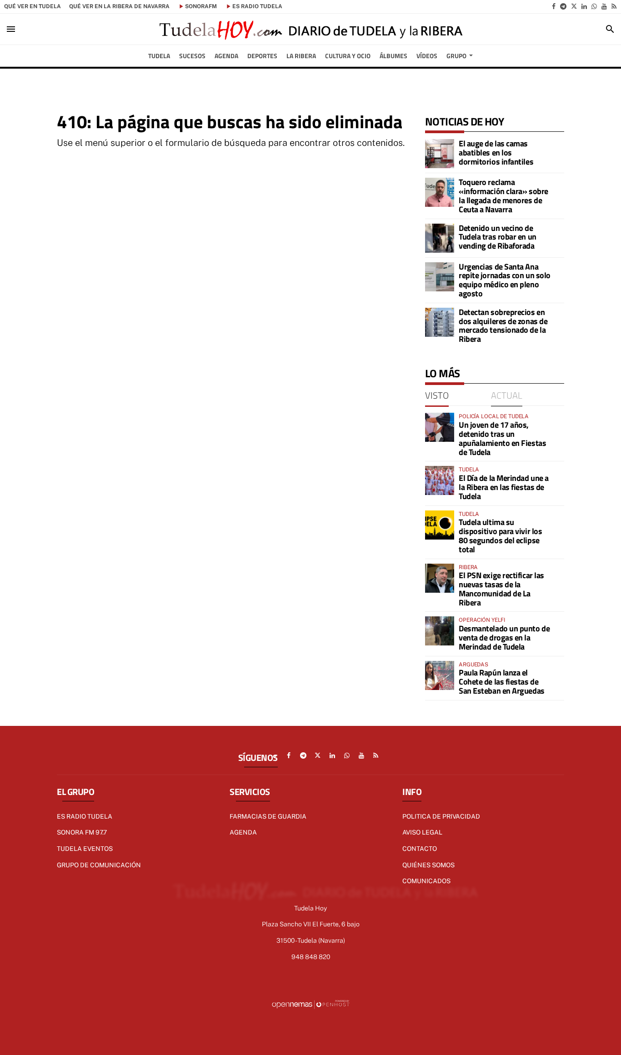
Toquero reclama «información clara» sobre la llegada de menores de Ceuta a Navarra (503, 195)
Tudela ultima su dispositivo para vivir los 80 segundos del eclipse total (500, 535)
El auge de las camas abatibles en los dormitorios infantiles (496, 152)
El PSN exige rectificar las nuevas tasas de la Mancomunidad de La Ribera (501, 588)
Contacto (419, 848)
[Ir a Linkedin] (584, 6)
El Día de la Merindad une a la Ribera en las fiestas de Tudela (504, 487)
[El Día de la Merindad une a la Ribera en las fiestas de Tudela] (439, 480)
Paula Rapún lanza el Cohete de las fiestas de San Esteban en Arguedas (502, 681)
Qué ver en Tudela (32, 6)
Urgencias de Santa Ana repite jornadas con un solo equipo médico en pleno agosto (505, 280)
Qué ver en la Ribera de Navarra (119, 6)
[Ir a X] (574, 6)
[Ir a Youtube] (604, 6)
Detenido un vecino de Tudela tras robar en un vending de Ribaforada (497, 237)
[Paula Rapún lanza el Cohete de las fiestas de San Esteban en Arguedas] (439, 675)
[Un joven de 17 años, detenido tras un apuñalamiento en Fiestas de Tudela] (439, 427)
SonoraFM (201, 6)
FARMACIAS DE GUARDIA (268, 816)
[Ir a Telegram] (563, 6)
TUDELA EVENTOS (85, 848)
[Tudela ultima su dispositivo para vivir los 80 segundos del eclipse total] (439, 525)
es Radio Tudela (257, 6)
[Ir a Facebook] (554, 6)
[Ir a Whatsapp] (594, 6)
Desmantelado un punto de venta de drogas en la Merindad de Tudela (504, 637)
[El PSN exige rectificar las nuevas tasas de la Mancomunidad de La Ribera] (439, 578)
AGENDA (243, 832)
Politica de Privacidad (441, 816)
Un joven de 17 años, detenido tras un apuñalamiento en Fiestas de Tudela (502, 438)
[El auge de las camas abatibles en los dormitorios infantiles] (439, 153)
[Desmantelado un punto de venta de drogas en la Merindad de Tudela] (439, 630)
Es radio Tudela (84, 816)
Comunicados (426, 881)
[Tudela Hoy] (310, 29)
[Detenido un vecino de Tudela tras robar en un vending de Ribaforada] (439, 238)
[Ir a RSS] (613, 6)
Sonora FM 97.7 (82, 832)
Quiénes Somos (428, 865)
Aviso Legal (422, 832)
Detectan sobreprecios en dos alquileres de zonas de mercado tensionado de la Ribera (503, 325)
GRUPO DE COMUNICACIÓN (99, 865)
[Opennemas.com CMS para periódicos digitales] (310, 1004)
